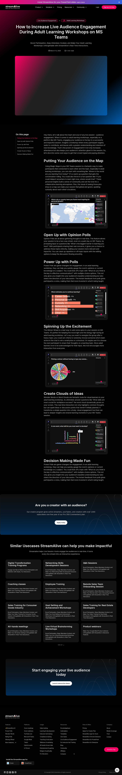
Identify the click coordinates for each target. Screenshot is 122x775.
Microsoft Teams (29, 736)
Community (63, 748)
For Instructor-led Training (68, 742)
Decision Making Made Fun (25, 154)
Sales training (44, 728)
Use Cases (63, 736)
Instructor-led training (46, 734)
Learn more (81, 2)
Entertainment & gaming (47, 748)
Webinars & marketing (46, 742)
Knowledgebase (65, 728)
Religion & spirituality (46, 751)
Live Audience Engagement (68, 739)
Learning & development (47, 731)
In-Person (27, 748)
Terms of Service (113, 772)
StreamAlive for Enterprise (90, 742)
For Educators (44, 754)
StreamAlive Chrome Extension (92, 736)
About (108, 728)
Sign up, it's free (109, 7)
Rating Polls (8, 736)
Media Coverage (112, 731)
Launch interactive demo (61, 683)
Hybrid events (28, 745)
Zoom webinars (28, 731)
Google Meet (28, 739)
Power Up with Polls (23, 144)
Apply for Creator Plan (89, 731)
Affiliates (62, 751)
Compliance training (46, 736)
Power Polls (8, 731)
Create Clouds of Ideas (24, 151)
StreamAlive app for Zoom (90, 734)
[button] (39, 7)
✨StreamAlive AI (10, 728)
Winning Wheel (9, 739)
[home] (13, 7)
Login (97, 7)
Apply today (61, 522)
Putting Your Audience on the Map (27, 138)
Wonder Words (9, 734)
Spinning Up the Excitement (25, 147)
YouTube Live (28, 734)
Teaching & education (46, 739)
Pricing (59, 7)
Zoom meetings (28, 728)
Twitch (26, 742)
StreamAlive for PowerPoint (91, 739)
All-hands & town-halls (46, 745)
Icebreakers (64, 731)
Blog (61, 745)
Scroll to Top (111, 749)
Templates (63, 734)
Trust (108, 734)
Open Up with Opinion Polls (25, 141)
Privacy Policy (102, 772)
